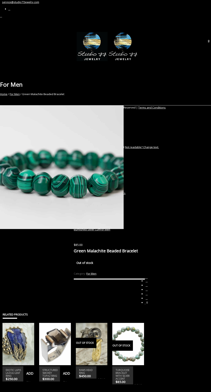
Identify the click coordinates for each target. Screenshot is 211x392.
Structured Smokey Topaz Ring (50, 373)
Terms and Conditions (152, 107)
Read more (102, 378)
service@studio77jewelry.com (20, 2)
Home (3, 94)
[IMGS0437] (37, 167)
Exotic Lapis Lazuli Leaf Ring (13, 373)
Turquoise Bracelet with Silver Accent (123, 374)
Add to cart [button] (29, 376)
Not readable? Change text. (142, 147)
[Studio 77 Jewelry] (107, 60)
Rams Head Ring (86, 371)
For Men (15, 94)
